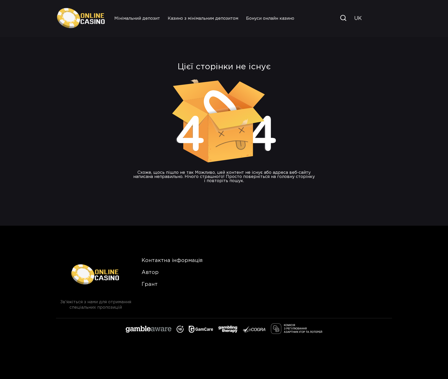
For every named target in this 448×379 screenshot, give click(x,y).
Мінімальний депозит (137, 18)
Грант (150, 284)
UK (358, 18)
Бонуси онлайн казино (270, 18)
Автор (150, 272)
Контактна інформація (172, 260)
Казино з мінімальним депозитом (203, 18)
